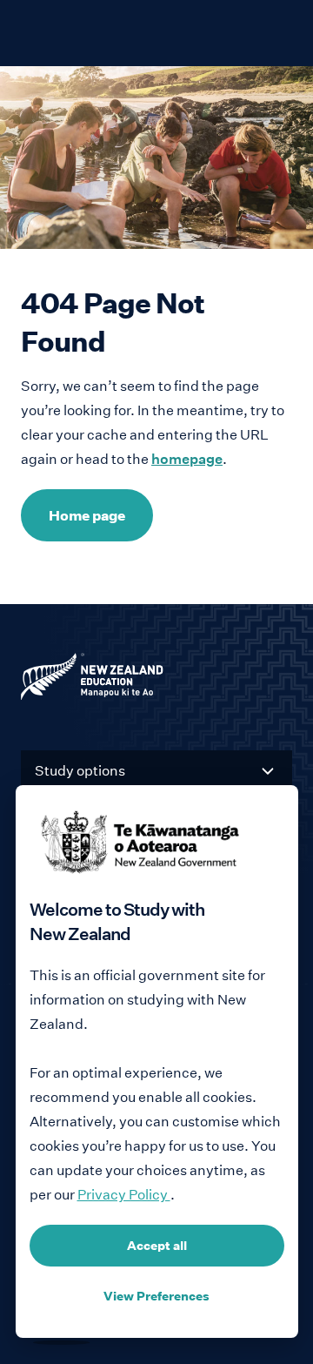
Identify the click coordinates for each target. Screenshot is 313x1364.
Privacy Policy (123, 1194)
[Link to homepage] (156, 681)
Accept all (157, 1245)
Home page (87, 515)
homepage (187, 459)
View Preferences (156, 1296)
